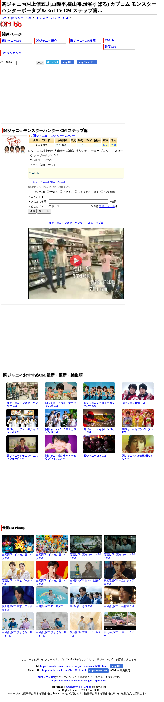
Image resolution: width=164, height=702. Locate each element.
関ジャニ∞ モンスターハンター (54, 135)
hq (104, 145)
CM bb (109, 40)
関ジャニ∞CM (11, 40)
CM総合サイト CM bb (78, 686)
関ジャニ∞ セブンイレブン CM (137, 431)
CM (4, 18)
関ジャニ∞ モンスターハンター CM (22, 404)
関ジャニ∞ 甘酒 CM (133, 402)
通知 (113, 145)
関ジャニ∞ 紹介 (46, 40)
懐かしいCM (57, 181)
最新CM (110, 46)
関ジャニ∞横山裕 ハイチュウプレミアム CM (60, 457)
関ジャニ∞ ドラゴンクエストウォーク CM (22, 457)
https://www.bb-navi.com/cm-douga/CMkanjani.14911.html (73, 666)
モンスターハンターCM (52, 18)
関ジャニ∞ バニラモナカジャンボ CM (60, 431)
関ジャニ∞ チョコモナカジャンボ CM (60, 404)
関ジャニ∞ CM (21, 18)
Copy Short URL (86, 62)
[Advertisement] (78, 97)
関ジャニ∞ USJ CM (95, 455)
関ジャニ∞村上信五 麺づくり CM (137, 457)
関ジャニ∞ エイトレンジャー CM (99, 431)
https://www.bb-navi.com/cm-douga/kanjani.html (78, 680)
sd (107, 145)
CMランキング (12, 53)
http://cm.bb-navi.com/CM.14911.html (64, 670)
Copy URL (67, 62)
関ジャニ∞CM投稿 (83, 40)
